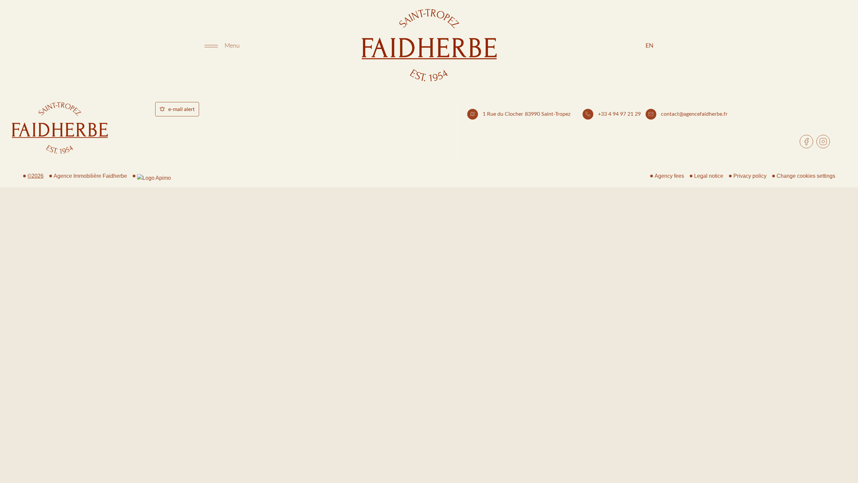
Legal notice (708, 176)
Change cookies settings (806, 176)
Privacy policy (750, 176)
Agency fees (669, 176)
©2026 (35, 176)
